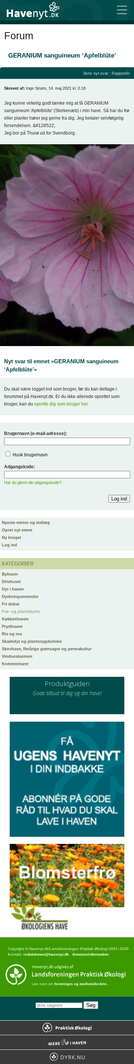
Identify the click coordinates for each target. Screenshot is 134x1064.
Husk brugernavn (30, 454)
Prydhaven (12, 626)
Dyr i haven (13, 589)
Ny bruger (11, 537)
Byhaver (10, 574)
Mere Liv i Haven (67, 1042)
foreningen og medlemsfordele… (82, 984)
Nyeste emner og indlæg (26, 522)
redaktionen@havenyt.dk (46, 954)
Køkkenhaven (15, 619)
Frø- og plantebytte (21, 611)
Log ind (9, 545)
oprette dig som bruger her (60, 404)
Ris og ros (12, 634)
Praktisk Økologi (67, 1028)
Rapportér (121, 73)
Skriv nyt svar (95, 73)
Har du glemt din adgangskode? (32, 482)
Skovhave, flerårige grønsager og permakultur (47, 649)
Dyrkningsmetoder (20, 596)
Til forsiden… (37, 10)
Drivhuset (11, 581)
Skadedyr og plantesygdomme (32, 641)
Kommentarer (15, 663)
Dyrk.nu (67, 1057)
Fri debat (10, 604)
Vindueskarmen (17, 656)
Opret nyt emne (17, 530)
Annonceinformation (90, 954)
